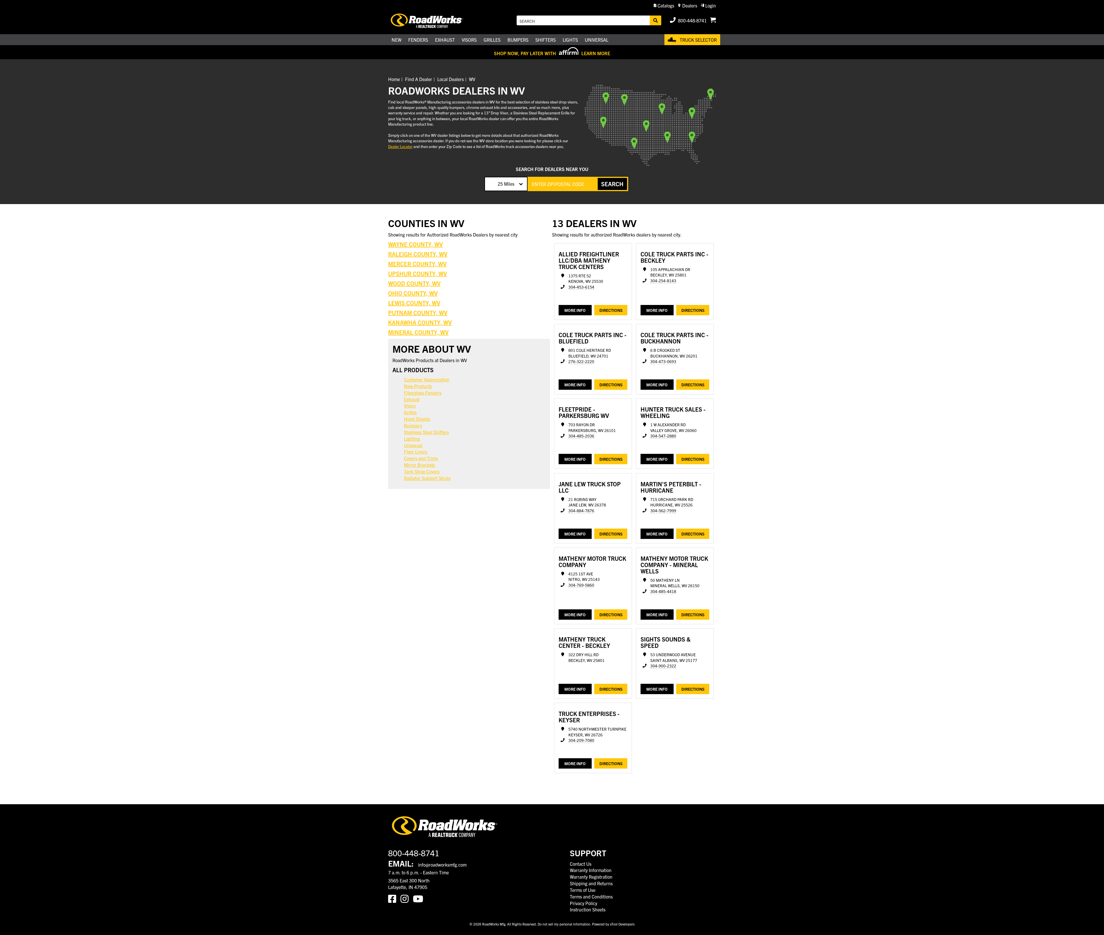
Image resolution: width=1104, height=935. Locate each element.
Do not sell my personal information (564, 924)
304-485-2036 (581, 435)
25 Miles (506, 184)
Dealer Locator (400, 146)
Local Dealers (450, 79)
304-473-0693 (663, 361)
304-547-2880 (663, 435)
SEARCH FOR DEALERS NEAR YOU (552, 169)
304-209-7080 (581, 740)
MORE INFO (575, 310)
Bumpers (413, 425)
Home (394, 79)
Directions (610, 310)
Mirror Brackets (419, 465)
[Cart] (713, 20)
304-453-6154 (581, 287)
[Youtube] (419, 898)
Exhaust (411, 399)
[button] (664, 5)
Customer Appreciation (426, 379)
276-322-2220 (581, 361)
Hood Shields (417, 419)
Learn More (595, 53)
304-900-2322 (663, 665)
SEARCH (612, 183)
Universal (413, 445)
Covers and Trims (421, 458)
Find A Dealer (418, 79)
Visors (410, 405)
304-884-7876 (581, 510)
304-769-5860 (581, 585)
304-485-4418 (663, 591)
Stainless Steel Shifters (426, 432)
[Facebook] (394, 898)
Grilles (410, 412)
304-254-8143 (663, 280)
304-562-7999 (663, 510)
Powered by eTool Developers (613, 924)
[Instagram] (406, 898)
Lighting (412, 438)
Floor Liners (415, 451)
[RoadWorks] (435, 20)
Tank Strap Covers (422, 471)
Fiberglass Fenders (422, 392)
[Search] (655, 20)
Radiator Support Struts (427, 478)
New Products (418, 386)
